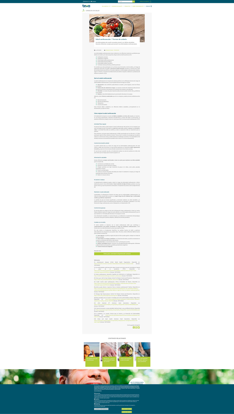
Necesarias (97, 393)
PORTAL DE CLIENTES (144, 1)
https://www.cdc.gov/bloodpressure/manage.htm (106, 295)
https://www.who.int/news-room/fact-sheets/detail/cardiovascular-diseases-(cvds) (113, 263)
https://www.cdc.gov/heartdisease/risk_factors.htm (106, 279)
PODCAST (148, 6)
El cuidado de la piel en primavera (92, 359)
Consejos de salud (109, 50)
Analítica (97, 399)
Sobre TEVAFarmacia (137, 6)
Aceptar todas (126, 412)
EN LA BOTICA (105, 6)
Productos (127, 6)
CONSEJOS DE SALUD (116, 6)
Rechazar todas (126, 408)
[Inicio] (86, 5)
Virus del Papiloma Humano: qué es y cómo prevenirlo (142, 360)
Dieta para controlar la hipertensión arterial (117, 254)
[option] (91, 353)
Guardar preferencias (101, 408)
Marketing (97, 404)
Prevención (116, 50)
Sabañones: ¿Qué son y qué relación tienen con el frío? (109, 360)
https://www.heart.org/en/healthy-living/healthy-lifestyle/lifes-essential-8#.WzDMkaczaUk (116, 304)
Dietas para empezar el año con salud (126, 359)
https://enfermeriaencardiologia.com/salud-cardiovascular (108, 276)
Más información (98, 390)
